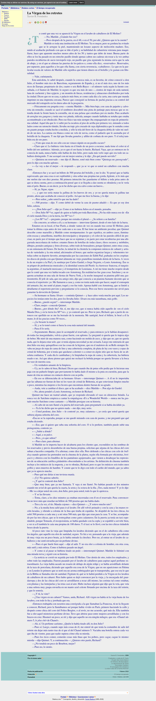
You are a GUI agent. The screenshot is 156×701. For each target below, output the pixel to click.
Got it (81, 2)
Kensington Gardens (121, 665)
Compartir (126, 22)
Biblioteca (15, 8)
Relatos (6, 13)
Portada (4, 8)
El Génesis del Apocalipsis (119, 662)
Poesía (6, 15)
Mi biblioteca (6, 22)
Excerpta (5, 24)
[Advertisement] (8, 43)
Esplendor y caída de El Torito (118, 658)
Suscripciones (83, 697)
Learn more (73, 2)
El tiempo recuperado (46, 8)
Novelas (6, 17)
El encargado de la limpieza (119, 667)
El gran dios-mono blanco (120, 660)
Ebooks (6, 20)
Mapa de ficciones (8, 26)
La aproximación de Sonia (119, 663)
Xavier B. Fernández (37, 16)
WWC (6, 19)
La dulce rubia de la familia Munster (116, 668)
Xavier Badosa (90, 699)
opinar (91, 697)
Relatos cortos (28, 8)
